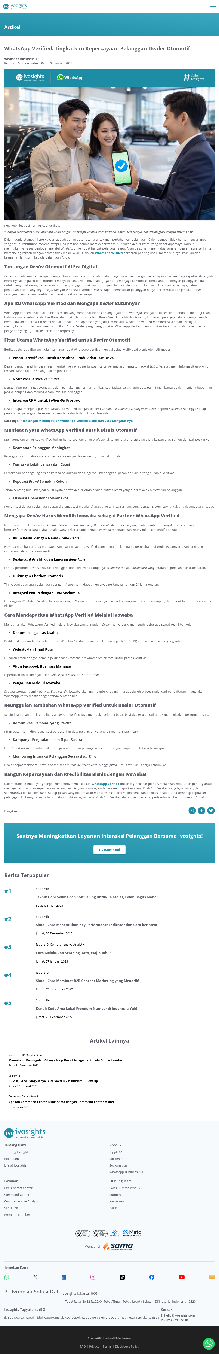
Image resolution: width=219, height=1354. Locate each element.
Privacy (94, 1346)
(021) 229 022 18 (176, 1320)
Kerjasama (117, 1201)
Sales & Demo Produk (125, 1188)
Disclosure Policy (127, 1346)
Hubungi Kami (109, 850)
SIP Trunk (11, 1208)
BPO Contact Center (18, 1188)
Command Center (17, 1195)
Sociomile (116, 1159)
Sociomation (118, 1165)
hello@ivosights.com (179, 1315)
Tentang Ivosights (17, 1152)
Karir (113, 1208)
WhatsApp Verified (109, 253)
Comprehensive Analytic (21, 1201)
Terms (107, 1346)
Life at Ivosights (15, 1165)
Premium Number (17, 1215)
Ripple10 (116, 1152)
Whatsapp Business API (126, 1172)
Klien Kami (12, 1159)
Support (115, 1195)
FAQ (83, 1346)
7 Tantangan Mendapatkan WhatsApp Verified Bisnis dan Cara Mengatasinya (76, 421)
